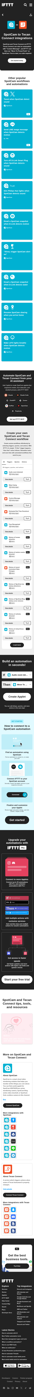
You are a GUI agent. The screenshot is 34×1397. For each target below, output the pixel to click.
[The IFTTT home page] (7, 5)
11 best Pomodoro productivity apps (13, 1350)
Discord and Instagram (24, 1289)
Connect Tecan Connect (14, 1195)
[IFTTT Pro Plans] (28, 537)
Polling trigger (15, 474)
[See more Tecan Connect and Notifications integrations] (10, 1210)
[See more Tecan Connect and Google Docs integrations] (10, 1224)
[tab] (4, 462)
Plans (3, 1309)
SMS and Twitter (22, 1309)
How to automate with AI (10, 1333)
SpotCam (10, 34)
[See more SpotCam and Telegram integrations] (10, 1155)
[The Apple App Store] (9, 1366)
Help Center (5, 1301)
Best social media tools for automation (14, 1359)
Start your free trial (17, 979)
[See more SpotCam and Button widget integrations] (10, 1127)
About (25, 1381)
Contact (10, 1381)
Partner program (26, 1378)
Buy (4, 1099)
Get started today (17, 60)
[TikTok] (26, 1388)
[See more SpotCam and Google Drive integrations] (10, 1134)
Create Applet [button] (17, 696)
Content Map (6, 1304)
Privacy (17, 1381)
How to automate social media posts (13, 1356)
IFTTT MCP (5, 1298)
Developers (6, 1378)
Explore (5, 1286)
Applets (4, 1295)
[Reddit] (30, 1388)
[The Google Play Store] (24, 1366)
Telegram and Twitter (23, 1321)
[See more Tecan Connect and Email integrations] (10, 1217)
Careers (15, 1378)
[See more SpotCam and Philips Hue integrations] (10, 1141)
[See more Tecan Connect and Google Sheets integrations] (10, 1231)
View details (9, 479)
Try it (27, 479)
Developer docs (7, 1312)
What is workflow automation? (12, 1342)
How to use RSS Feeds (9, 1345)
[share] (31, 15)
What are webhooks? (8, 1347)
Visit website (7, 1189)
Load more (17, 645)
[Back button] (3, 15)
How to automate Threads (10, 1353)
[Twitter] (21, 1388)
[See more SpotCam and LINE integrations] (10, 1148)
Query (12, 541)
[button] (30, 5)
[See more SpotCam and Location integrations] (10, 1120)
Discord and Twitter (23, 1324)
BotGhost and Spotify (24, 1306)
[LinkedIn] (8, 1388)
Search (4, 1307)
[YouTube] (17, 1388)
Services (4, 1289)
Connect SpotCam (12, 1105)
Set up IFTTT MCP (17, 419)
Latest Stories (8, 1330)
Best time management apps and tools (14, 1339)
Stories (4, 1292)
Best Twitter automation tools (11, 1336)
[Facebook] (4, 1388)
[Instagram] (13, 1388)
